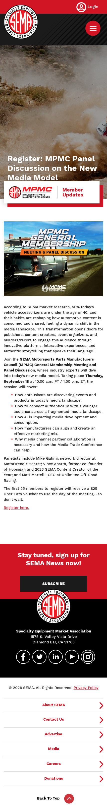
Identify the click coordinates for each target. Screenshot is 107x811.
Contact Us (53, 719)
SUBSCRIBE (53, 583)
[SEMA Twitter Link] (37, 657)
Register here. (16, 507)
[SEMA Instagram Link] (86, 657)
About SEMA (53, 705)
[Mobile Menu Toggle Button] (93, 28)
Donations (53, 778)
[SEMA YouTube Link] (70, 657)
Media (53, 749)
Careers (54, 763)
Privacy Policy (86, 688)
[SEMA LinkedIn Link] (53, 657)
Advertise (53, 734)
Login (93, 6)
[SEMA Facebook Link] (21, 657)
